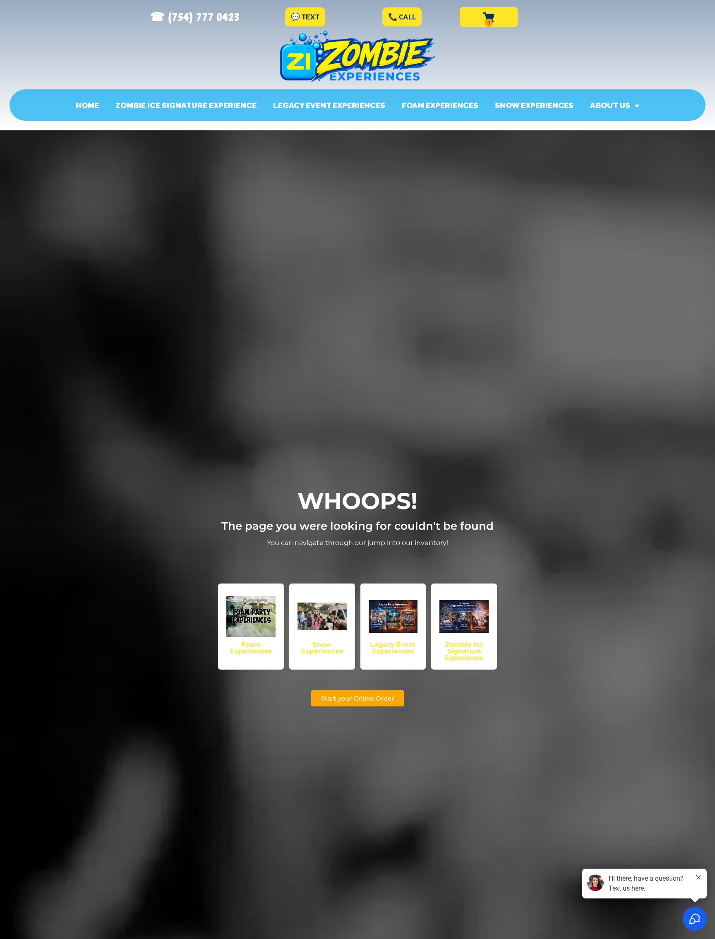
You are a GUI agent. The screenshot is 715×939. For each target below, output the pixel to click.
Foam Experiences (440, 105)
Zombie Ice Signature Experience (186, 105)
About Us (610, 105)
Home (87, 105)
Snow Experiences (534, 105)
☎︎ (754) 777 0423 (195, 17)
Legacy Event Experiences (329, 105)
